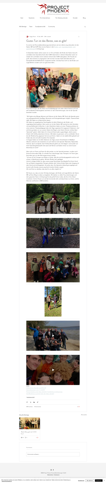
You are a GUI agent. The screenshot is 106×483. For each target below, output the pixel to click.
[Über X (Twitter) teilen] (30, 402)
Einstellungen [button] (81, 480)
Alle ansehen (84, 414)
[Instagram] (51, 470)
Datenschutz (50, 474)
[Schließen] (104, 480)
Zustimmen (98, 480)
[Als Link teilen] (37, 402)
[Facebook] (53, 470)
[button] (31, 17)
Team (30, 26)
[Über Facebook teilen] (27, 402)
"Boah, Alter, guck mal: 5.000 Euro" (28, 433)
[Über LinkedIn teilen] (34, 402)
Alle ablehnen (90, 480)
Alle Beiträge (22, 26)
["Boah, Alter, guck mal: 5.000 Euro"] (29, 423)
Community (51, 26)
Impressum (56, 474)
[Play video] (53, 199)
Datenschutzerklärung (7, 481)
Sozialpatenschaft (40, 26)
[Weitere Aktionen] (79, 36)
